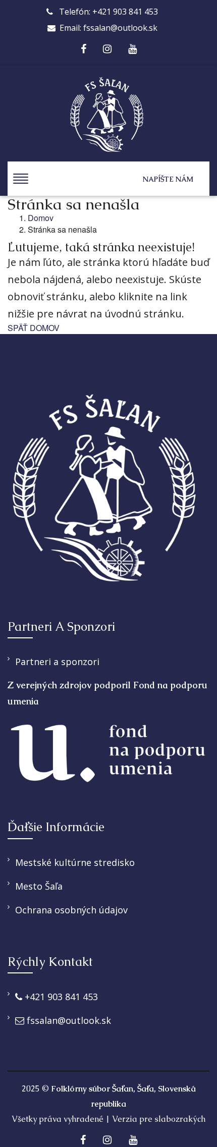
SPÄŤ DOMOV (34, 328)
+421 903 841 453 (60, 997)
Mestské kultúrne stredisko (75, 862)
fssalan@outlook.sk (67, 1020)
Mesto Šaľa (39, 886)
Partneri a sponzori (57, 662)
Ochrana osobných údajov (71, 910)
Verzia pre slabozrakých (158, 1119)
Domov (40, 218)
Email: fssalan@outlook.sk (108, 27)
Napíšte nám (168, 179)
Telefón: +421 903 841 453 (107, 11)
